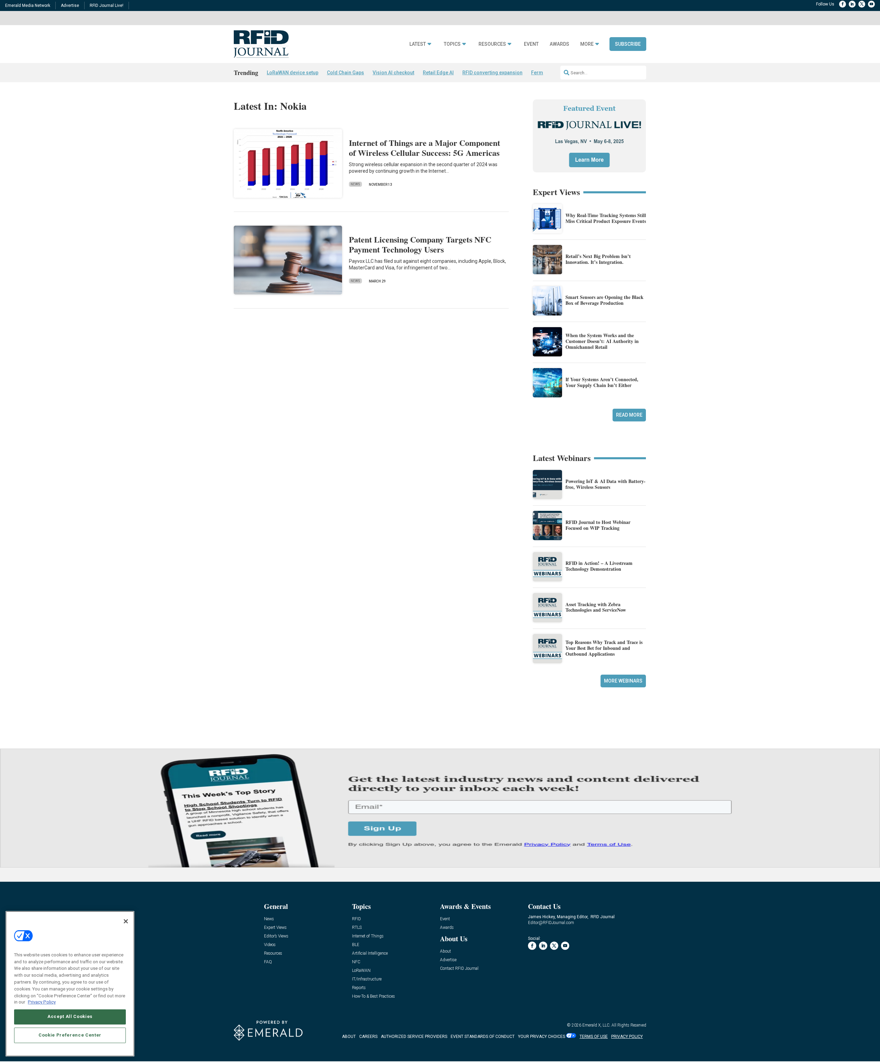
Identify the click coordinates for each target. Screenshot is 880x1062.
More (587, 44)
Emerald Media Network (27, 5)
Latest (417, 44)
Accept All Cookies (69, 1016)
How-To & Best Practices (373, 996)
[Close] (125, 921)
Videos (270, 945)
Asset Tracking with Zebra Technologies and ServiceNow (595, 607)
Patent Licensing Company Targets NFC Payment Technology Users (420, 244)
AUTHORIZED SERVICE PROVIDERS (414, 1036)
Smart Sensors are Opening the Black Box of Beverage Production (604, 300)
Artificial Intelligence (370, 953)
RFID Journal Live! (106, 5)
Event (531, 44)
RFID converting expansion (492, 72)
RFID (356, 919)
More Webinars (623, 681)
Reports (359, 988)
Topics (452, 44)
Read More (629, 415)
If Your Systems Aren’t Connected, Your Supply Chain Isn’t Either (601, 382)
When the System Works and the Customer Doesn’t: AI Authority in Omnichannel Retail (602, 341)
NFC (356, 962)
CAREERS (368, 1036)
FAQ (268, 962)
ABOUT (349, 1036)
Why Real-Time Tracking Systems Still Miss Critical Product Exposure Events (605, 218)
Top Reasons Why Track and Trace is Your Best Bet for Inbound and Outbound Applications (603, 648)
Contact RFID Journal (459, 968)
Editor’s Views (276, 936)
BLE (355, 945)
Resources (492, 44)
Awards (559, 44)
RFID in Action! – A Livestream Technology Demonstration (598, 565)
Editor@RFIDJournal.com (551, 922)
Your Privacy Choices (541, 1036)
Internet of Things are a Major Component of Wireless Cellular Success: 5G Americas (424, 148)
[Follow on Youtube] (871, 4)
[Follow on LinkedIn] (852, 4)
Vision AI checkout (393, 72)
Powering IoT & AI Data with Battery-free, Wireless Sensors (605, 484)
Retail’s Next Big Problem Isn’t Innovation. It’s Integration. (598, 259)
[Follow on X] (861, 4)
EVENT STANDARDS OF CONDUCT (483, 1036)
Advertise (70, 5)
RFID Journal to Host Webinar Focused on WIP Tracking (597, 525)
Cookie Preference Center (69, 1035)
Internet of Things (368, 936)
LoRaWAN (361, 970)
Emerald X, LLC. (596, 1025)
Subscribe (628, 44)
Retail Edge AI (438, 72)
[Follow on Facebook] (842, 4)
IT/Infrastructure (367, 979)
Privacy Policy (42, 1002)
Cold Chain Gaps (345, 72)
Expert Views (275, 927)
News (355, 184)
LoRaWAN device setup (292, 72)
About (445, 951)
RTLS (357, 927)
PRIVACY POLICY (627, 1036)
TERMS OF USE (594, 1036)
